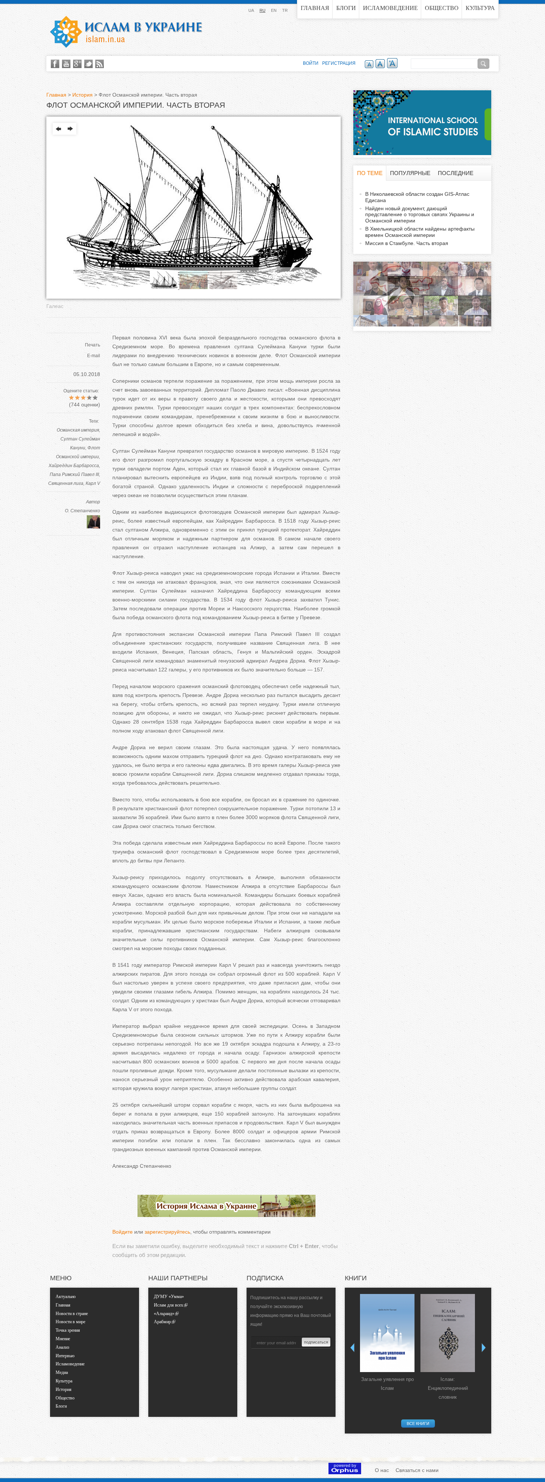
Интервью (65, 1355)
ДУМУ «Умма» (169, 1296)
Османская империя (78, 430)
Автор (93, 501)
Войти (310, 63)
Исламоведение (390, 8)
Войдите (122, 1232)
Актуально (66, 1296)
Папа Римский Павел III (74, 474)
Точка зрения (68, 1330)
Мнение (63, 1338)
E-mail (93, 355)
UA (251, 10)
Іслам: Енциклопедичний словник (448, 1388)
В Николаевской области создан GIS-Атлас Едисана (417, 197)
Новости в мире (70, 1321)
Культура (480, 8)
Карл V (93, 483)
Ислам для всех (168, 1305)
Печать (92, 345)
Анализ (62, 1347)
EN (274, 10)
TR (285, 10)
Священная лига (65, 483)
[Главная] (126, 32)
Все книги (418, 1423)
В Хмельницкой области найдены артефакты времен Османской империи (420, 232)
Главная (315, 8)
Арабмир (162, 1321)
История (82, 95)
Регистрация (339, 63)
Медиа (62, 1372)
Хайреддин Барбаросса (74, 465)
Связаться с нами (417, 1470)
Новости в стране (72, 1313)
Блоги (346, 8)
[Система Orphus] (344, 1472)
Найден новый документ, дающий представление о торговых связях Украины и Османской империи (419, 214)
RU (262, 10)
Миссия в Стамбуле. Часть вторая (406, 243)
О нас (382, 1470)
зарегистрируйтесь (167, 1232)
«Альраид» (164, 1313)
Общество (442, 8)
